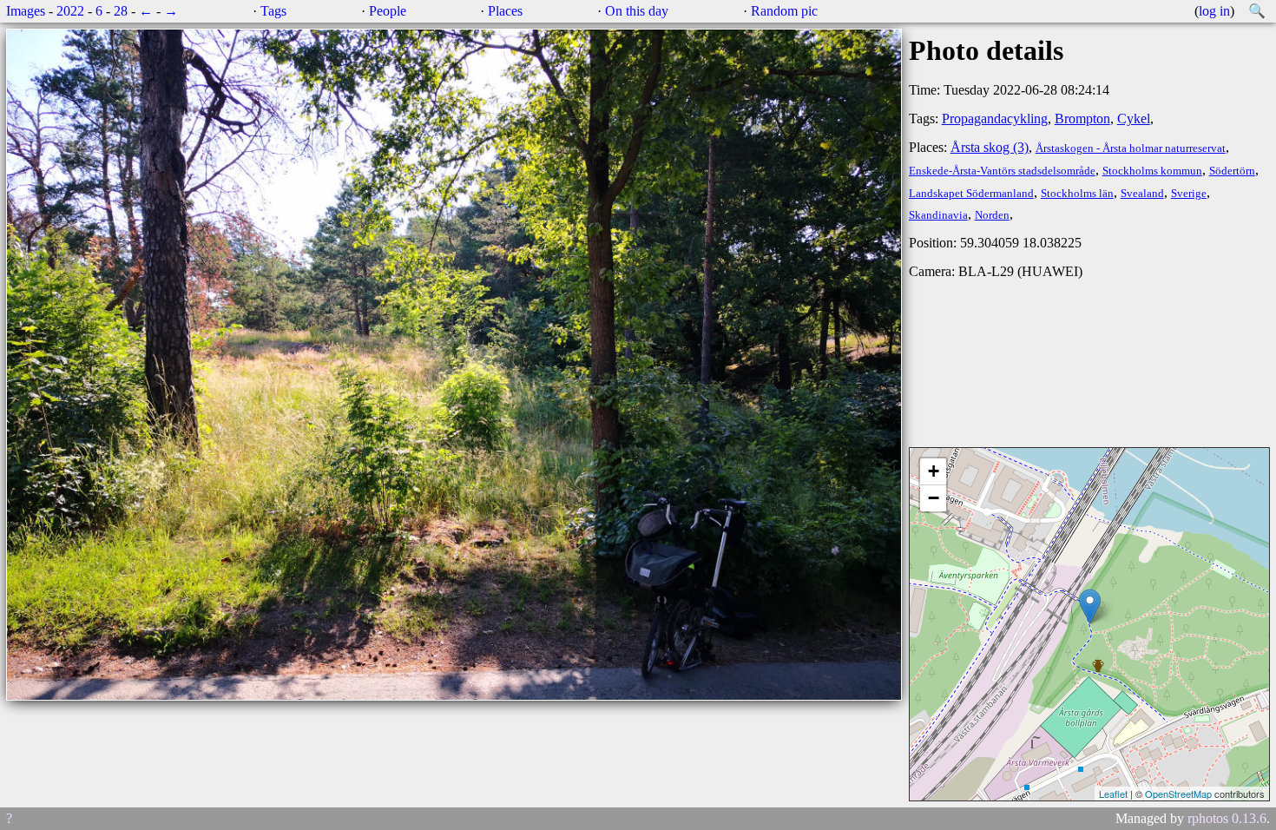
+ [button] (933, 471)
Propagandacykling (995, 118)
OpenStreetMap (1178, 793)
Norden (992, 215)
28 (121, 10)
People (387, 10)
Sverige (1189, 194)
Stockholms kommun (1152, 171)
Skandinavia (938, 215)
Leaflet (1113, 793)
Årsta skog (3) (989, 147)
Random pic (784, 10)
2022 (70, 10)
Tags (273, 10)
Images (25, 10)
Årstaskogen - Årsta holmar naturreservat (1131, 148)
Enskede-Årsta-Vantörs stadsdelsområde (1002, 171)
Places (505, 10)
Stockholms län (1077, 194)
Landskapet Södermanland (971, 194)
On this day (636, 10)
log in (1214, 10)
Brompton (1082, 118)
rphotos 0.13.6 (1226, 818)
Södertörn (1232, 171)
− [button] (933, 498)
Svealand (1142, 194)
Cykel (1133, 118)
